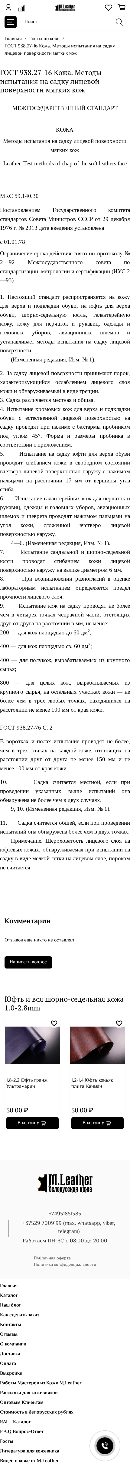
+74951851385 (65, 1214)
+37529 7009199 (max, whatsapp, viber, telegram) (68, 1227)
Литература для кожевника (29, 1451)
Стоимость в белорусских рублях (36, 1412)
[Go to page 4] (19, 1140)
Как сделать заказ (19, 1315)
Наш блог (10, 1305)
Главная (13, 39)
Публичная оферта (52, 1258)
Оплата (8, 1364)
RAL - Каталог (15, 1422)
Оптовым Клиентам (22, 1403)
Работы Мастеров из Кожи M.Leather (41, 1383)
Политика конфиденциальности (65, 1264)
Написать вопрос (28, 962)
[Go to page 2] (11, 1140)
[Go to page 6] (28, 1140)
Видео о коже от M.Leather (29, 1461)
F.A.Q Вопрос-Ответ (22, 1432)
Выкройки (11, 1373)
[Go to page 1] (7, 1140)
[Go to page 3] (15, 1140)
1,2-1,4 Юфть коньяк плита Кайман (92, 1083)
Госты (6, 1441)
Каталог (9, 1296)
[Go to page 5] (23, 1140)
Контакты (10, 1325)
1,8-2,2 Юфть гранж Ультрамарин (26, 1083)
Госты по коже (44, 39)
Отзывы (9, 1334)
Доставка (10, 1354)
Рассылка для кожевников (28, 1393)
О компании (13, 1344)
